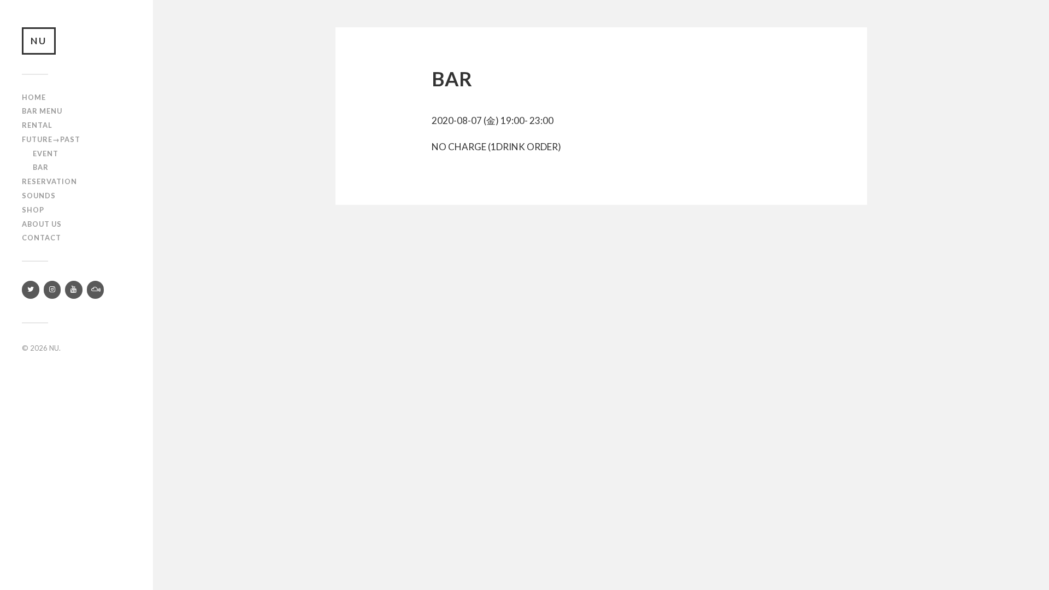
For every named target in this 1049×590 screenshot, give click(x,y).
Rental (37, 125)
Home (34, 97)
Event (45, 153)
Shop (33, 209)
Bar (41, 167)
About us (42, 224)
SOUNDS (39, 195)
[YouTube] (73, 290)
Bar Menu (42, 111)
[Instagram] (52, 290)
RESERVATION (49, 181)
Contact (41, 237)
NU (39, 40)
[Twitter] (30, 290)
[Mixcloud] (95, 290)
